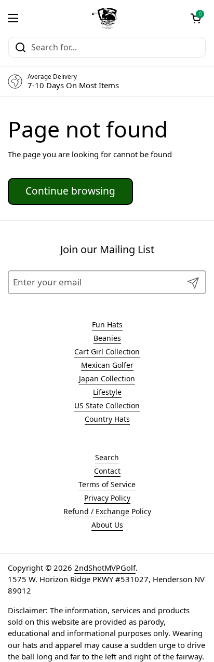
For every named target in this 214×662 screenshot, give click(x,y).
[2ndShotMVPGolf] (104, 18)
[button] (195, 18)
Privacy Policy (107, 498)
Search (107, 457)
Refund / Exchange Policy (107, 511)
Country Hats (107, 419)
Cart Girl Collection (107, 351)
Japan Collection (107, 378)
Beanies (107, 338)
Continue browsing (70, 191)
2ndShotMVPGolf (105, 567)
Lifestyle (107, 392)
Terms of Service (107, 484)
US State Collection (107, 405)
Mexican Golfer (107, 365)
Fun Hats (107, 324)
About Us (107, 525)
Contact (107, 471)
